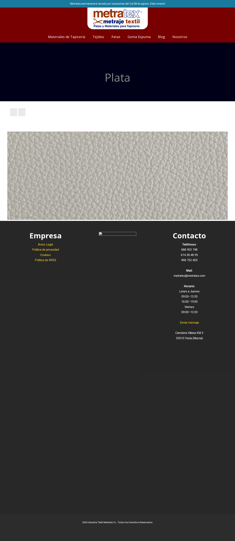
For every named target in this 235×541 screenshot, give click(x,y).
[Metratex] (117, 18)
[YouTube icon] (117, 528)
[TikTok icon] (125, 528)
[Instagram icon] (121, 528)
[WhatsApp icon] (110, 528)
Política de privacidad (45, 249)
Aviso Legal (45, 244)
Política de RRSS (45, 260)
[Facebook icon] (113, 528)
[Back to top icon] (217, 533)
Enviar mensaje (189, 322)
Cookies (45, 255)
